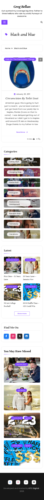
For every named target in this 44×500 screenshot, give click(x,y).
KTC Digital (34, 488)
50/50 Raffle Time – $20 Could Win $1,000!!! (31, 306)
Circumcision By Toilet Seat (22, 98)
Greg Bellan (22, 7)
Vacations (30, 260)
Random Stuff (12, 260)
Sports (28, 418)
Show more (22, 313)
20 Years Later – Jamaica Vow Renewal (29, 279)
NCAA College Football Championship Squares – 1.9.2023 (22, 426)
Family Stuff (11, 287)
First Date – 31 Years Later (22, 369)
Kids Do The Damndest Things (20, 59)
